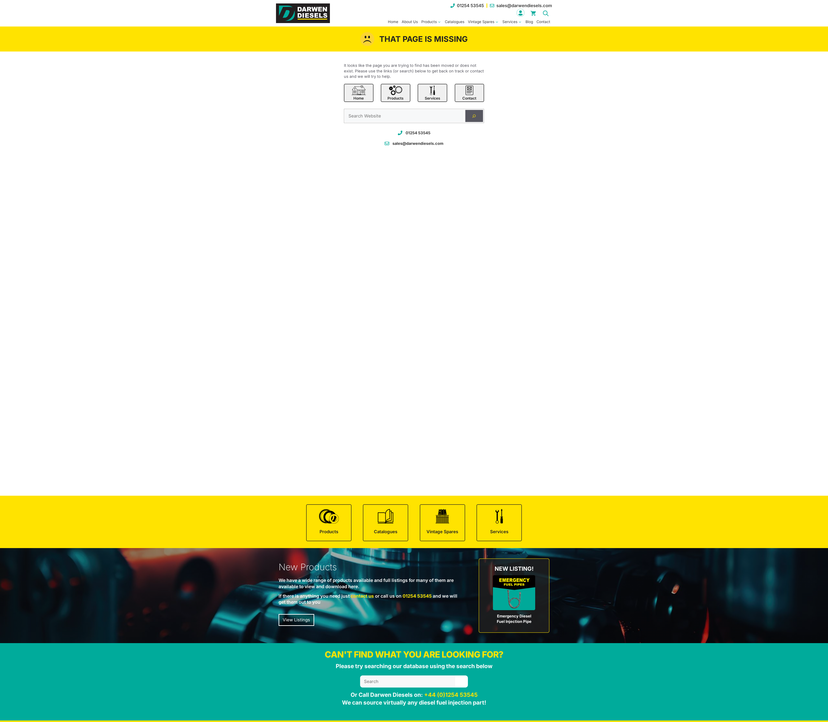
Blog (529, 22)
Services (510, 22)
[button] (545, 13)
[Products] (329, 523)
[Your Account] (520, 13)
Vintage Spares (481, 22)
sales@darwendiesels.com (524, 5)
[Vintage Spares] (442, 523)
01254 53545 (470, 5)
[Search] (474, 116)
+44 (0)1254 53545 (451, 694)
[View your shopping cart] (533, 13)
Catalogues (454, 22)
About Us (410, 22)
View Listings (296, 619)
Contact (543, 22)
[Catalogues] (385, 523)
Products (429, 22)
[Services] (499, 523)
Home (393, 22)
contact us (362, 596)
